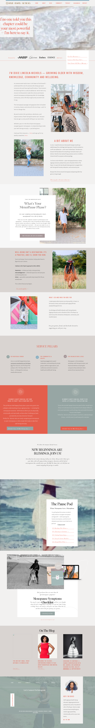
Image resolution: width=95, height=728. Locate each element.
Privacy (46, 711)
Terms (49, 711)
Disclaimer (35, 712)
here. (26, 135)
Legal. (53, 619)
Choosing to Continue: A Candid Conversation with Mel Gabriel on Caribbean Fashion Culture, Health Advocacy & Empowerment (72, 665)
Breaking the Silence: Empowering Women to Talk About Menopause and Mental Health (47, 664)
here (31, 133)
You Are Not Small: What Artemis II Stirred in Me (21, 662)
